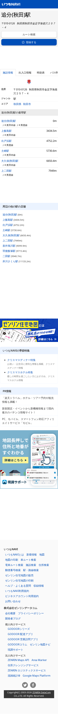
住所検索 (44, 565)
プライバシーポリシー (31, 613)
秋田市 (27, 104)
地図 (41, 554)
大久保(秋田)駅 (9, 161)
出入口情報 (25, 72)
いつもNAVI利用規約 (17, 591)
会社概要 (10, 613)
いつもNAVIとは (14, 554)
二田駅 (6, 256)
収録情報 (39, 585)
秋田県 (17, 104)
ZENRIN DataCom (41, 692)
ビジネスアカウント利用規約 (22, 596)
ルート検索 (29, 34)
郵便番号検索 (13, 570)
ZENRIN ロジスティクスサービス (27, 670)
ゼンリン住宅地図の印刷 (19, 580)
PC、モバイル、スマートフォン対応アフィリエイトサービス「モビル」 (28, 421)
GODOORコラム (17, 644)
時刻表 (41, 72)
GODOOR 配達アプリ (20, 634)
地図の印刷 (11, 560)
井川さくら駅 (10, 261)
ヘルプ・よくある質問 (18, 585)
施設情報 (8, 72)
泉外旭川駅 (9, 245)
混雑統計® (14, 675)
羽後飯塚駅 (9, 251)
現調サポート (15, 649)
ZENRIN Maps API (18, 660)
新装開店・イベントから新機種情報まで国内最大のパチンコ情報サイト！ (28, 410)
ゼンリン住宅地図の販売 (19, 575)
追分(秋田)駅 (8, 121)
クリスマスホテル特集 (20, 372)
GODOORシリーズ (19, 629)
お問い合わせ (13, 601)
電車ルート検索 (14, 565)
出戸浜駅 (6, 141)
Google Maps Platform (36, 675)
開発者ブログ (13, 618)
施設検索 (31, 565)
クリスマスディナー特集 (21, 360)
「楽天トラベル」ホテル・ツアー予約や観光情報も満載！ (28, 400)
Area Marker (39, 660)
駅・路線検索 (31, 570)
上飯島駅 (6, 131)
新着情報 (31, 554)
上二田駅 (6, 171)
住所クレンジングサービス (23, 665)
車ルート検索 (28, 560)
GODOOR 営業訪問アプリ (23, 639)
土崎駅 (5, 151)
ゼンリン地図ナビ (40, 644)
